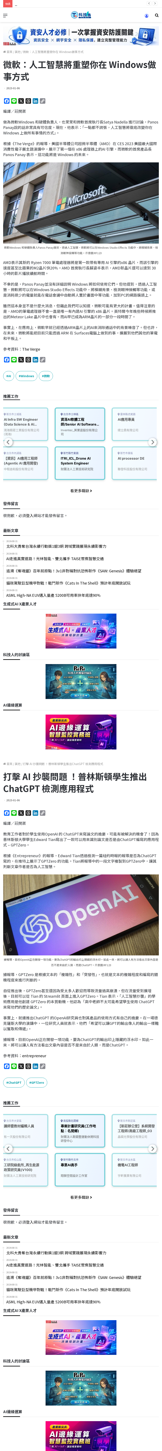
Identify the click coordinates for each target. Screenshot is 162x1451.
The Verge (31, 349)
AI (9, 376)
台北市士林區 (70, 414)
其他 (18, 52)
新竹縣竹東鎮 (70, 453)
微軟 (47, 376)
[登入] (146, 17)
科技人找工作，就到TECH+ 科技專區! (46, 3)
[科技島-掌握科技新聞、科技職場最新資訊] (81, 15)
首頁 (9, 52)
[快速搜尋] (157, 16)
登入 (30, 515)
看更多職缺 (80, 490)
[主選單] (5, 16)
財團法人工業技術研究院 (77, 469)
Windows (27, 376)
